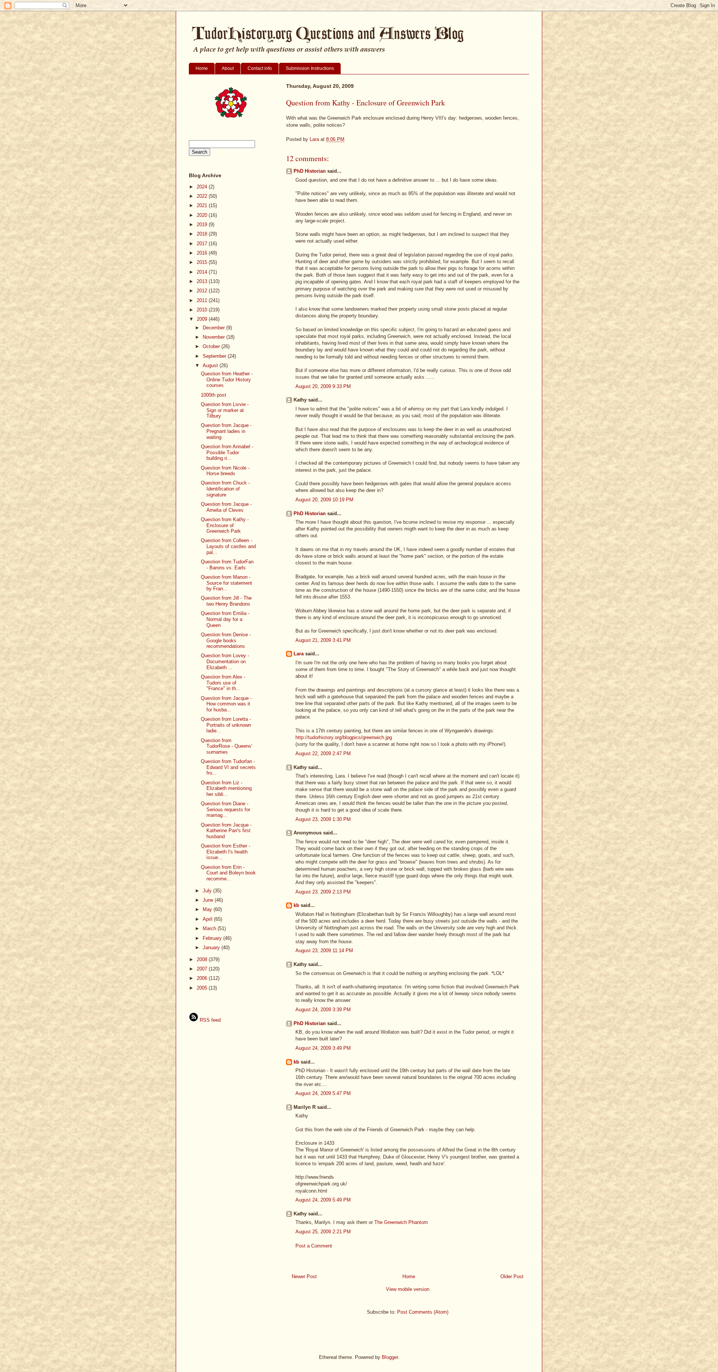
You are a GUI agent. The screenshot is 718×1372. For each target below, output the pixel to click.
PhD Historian (310, 171)
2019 (203, 224)
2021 (203, 205)
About (228, 68)
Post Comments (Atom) (422, 1312)
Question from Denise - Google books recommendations (226, 640)
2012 (203, 290)
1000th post (213, 395)
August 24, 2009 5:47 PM (323, 1093)
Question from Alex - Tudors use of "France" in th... (223, 682)
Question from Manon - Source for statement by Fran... (226, 582)
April (208, 919)
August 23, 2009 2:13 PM (323, 892)
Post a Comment (313, 1246)
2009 (203, 319)
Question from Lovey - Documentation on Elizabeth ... (225, 661)
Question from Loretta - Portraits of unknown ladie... (226, 724)
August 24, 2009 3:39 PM (323, 1009)
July (208, 890)
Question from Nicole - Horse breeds (225, 471)
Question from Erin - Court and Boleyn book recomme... (228, 873)
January (212, 947)
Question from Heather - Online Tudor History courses (227, 379)
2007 (203, 969)
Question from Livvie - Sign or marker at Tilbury (225, 410)
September (215, 356)
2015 (203, 262)
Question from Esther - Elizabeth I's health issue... (225, 851)
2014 (203, 272)
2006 (203, 978)
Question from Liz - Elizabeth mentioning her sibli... (226, 788)
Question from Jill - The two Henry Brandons (226, 601)
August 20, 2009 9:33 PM (323, 386)
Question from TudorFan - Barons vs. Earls (227, 564)
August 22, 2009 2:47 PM (323, 753)
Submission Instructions (310, 68)
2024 (203, 187)
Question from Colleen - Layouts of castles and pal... (228, 546)
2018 (203, 234)
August (211, 365)
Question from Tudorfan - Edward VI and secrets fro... (228, 767)
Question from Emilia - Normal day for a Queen (225, 619)
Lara (299, 653)
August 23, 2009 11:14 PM (324, 950)
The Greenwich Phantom (401, 1222)
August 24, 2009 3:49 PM (323, 1048)
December (214, 327)
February (213, 938)
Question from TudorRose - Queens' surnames (226, 746)
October (212, 346)
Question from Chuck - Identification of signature (225, 488)
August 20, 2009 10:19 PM (324, 499)
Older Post (512, 1276)
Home (202, 68)
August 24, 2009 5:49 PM (323, 1200)
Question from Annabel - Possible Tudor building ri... (227, 452)
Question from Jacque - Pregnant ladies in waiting (226, 431)
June (209, 900)
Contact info (260, 68)
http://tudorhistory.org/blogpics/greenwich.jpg (343, 737)
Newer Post (304, 1276)
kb (296, 905)
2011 (203, 300)
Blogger (390, 1357)
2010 (203, 310)
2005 (203, 988)
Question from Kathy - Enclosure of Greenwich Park (225, 525)
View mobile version (407, 1289)
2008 (203, 959)
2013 (203, 281)
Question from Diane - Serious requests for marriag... (225, 809)
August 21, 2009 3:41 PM (323, 640)
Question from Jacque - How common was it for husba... (226, 704)
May (208, 909)
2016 (203, 253)
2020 (203, 215)
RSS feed (209, 1020)
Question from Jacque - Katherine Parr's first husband (226, 830)
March (210, 928)
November (214, 337)
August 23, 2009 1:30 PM (323, 819)
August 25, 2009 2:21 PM (323, 1231)
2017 (203, 243)
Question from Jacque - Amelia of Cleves (226, 507)
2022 (203, 196)
